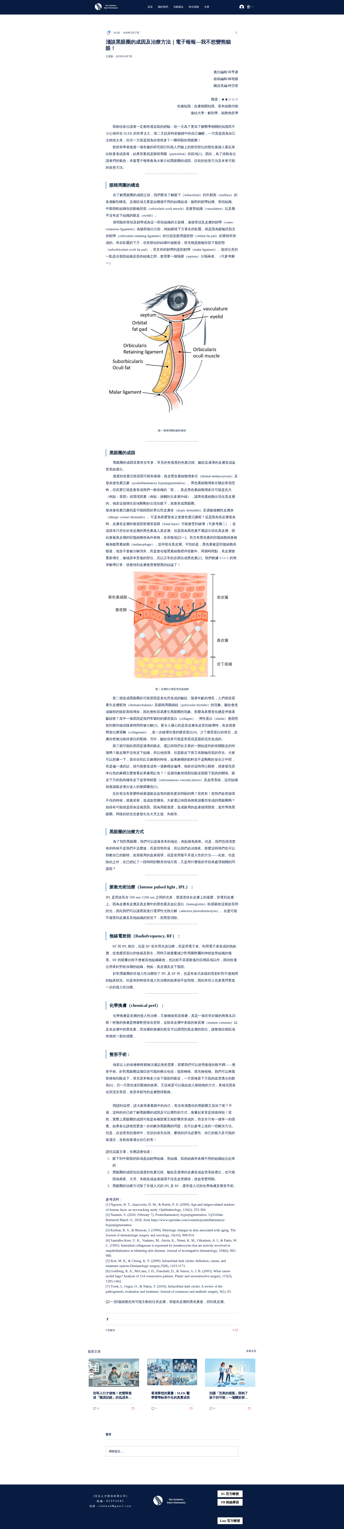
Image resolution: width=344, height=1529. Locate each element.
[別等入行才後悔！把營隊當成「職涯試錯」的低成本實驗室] (114, 1373)
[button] (163, 7)
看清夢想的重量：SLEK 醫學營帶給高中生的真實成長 (170, 1395)
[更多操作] (236, 33)
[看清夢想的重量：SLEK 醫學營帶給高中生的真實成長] (172, 1373)
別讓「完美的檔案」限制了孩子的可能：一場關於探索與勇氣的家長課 (228, 1395)
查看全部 (251, 1351)
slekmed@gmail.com (115, 1506)
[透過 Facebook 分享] (107, 1319)
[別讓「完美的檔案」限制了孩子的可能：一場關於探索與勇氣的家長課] (230, 1373)
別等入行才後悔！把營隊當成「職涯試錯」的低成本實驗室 (112, 1395)
